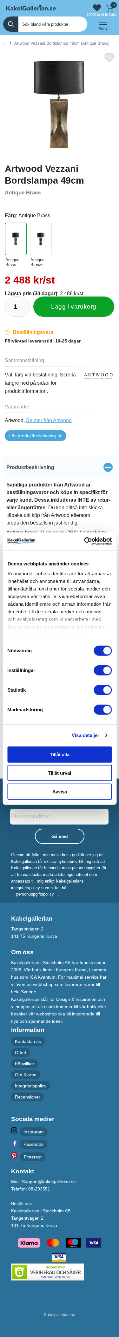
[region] (59, 467)
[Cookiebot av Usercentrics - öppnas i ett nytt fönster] (85, 541)
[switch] (103, 670)
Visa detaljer (85, 735)
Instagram (33, 1131)
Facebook (33, 1144)
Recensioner (27, 1097)
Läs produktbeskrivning (32, 435)
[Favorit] (109, 57)
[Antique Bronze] (41, 239)
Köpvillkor (24, 1063)
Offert (20, 1052)
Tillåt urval (59, 773)
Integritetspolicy (30, 1085)
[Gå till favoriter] (97, 8)
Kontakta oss (28, 1041)
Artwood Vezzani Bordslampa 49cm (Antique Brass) (61, 43)
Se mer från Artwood (49, 420)
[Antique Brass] (16, 239)
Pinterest (33, 1156)
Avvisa (59, 791)
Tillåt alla (59, 754)
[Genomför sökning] (10, 24)
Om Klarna (25, 1074)
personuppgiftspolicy (35, 894)
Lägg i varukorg (73, 306)
